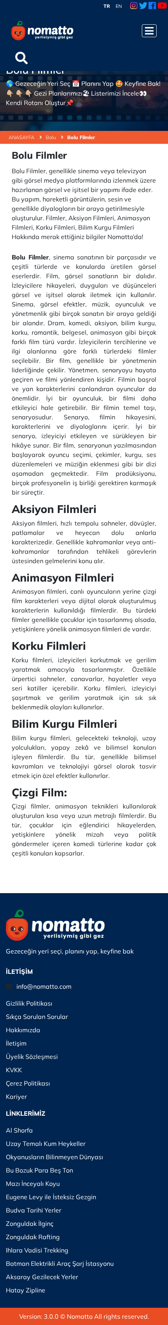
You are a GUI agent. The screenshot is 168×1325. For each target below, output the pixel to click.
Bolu (51, 137)
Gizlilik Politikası (29, 1003)
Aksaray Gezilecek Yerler (42, 1277)
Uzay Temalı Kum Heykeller (46, 1143)
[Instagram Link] (134, 6)
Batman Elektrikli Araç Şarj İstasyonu (60, 1263)
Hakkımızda (23, 1030)
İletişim (16, 1043)
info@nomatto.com (43, 986)
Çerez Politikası (28, 1083)
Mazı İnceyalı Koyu (33, 1183)
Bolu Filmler (81, 137)
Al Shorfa (19, 1130)
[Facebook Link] (152, 6)
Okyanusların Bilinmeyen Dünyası (54, 1157)
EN (119, 6)
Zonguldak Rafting (33, 1237)
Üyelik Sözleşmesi (32, 1056)
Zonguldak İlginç (30, 1223)
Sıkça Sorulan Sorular (37, 1016)
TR (107, 6)
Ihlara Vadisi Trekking (37, 1250)
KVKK (14, 1070)
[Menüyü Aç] (149, 30)
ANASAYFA (22, 137)
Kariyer (16, 1096)
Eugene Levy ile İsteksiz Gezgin (51, 1197)
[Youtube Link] (162, 6)
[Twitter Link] (143, 6)
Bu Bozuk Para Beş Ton (39, 1170)
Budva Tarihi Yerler (33, 1210)
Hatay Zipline (25, 1290)
